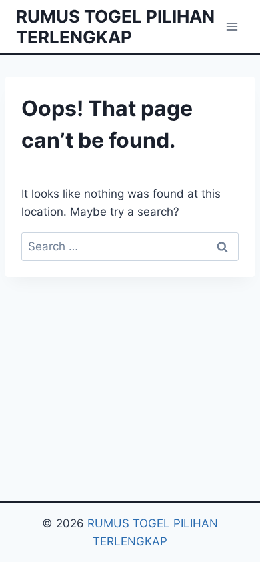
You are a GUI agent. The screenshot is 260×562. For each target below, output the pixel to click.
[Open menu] (231, 26)
